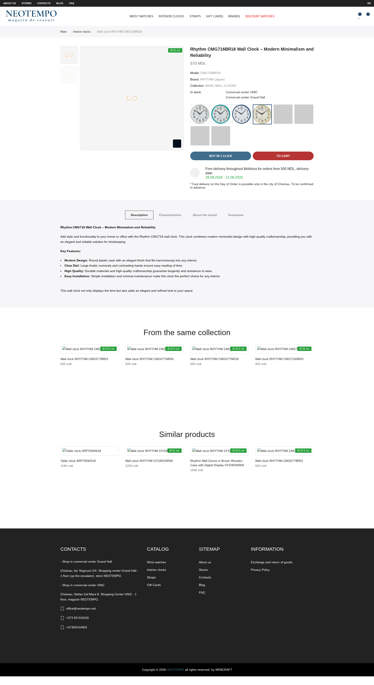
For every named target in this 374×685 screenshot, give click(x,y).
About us (9, 3)
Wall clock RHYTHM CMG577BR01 (84, 359)
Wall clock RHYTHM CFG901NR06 (149, 461)
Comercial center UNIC (242, 92)
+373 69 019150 (77, 617)
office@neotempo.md (81, 608)
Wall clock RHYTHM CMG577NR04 (149, 359)
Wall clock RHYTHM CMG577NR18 (214, 359)
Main (63, 31)
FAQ (71, 3)
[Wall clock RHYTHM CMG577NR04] (154, 349)
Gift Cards (214, 16)
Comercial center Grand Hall (245, 97)
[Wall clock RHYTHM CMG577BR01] (89, 349)
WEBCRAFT (223, 669)
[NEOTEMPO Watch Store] (31, 16)
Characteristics (170, 215)
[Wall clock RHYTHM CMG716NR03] (284, 349)
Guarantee (235, 215)
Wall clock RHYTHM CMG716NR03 (279, 359)
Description (139, 215)
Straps (195, 16)
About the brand (205, 215)
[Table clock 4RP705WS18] (89, 451)
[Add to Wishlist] (65, 349)
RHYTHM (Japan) (212, 79)
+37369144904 (76, 627)
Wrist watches (141, 16)
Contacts (43, 3)
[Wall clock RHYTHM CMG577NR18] (219, 349)
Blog (59, 3)
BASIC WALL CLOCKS (220, 85)
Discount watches (259, 16)
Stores (26, 3)
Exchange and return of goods (271, 562)
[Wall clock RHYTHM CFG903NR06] (219, 451)
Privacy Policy (260, 569)
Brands (234, 16)
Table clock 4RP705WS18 (78, 461)
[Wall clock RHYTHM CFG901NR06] (154, 451)
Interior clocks (171, 16)
